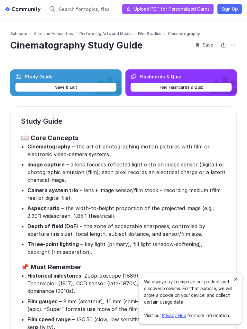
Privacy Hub (174, 315)
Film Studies (149, 33)
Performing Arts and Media (105, 33)
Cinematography (184, 33)
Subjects (18, 33)
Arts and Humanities (53, 33)
